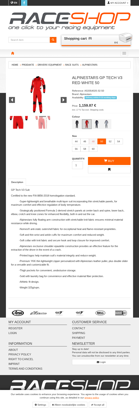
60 (93, 149)
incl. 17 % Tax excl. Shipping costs (88, 110)
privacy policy (92, 397)
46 (84, 141)
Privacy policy (19, 354)
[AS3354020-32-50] (87, 124)
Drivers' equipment (50, 65)
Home (15, 65)
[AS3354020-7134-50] (97, 124)
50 (101, 141)
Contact (78, 328)
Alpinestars (89, 65)
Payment (78, 337)
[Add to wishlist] (109, 170)
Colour (76, 116)
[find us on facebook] (24, 3)
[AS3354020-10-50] (77, 124)
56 (76, 149)
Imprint (14, 364)
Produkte (28, 65)
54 (118, 141)
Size (74, 136)
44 (76, 141)
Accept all (98, 404)
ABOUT (13, 349)
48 (93, 141)
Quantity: (77, 158)
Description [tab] (17, 182)
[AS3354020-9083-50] (106, 124)
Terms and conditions (25, 368)
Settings (41, 404)
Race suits (72, 65)
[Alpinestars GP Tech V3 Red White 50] (37, 94)
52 (110, 141)
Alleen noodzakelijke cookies (69, 404)
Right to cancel (20, 359)
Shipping (78, 333)
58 (84, 149)
